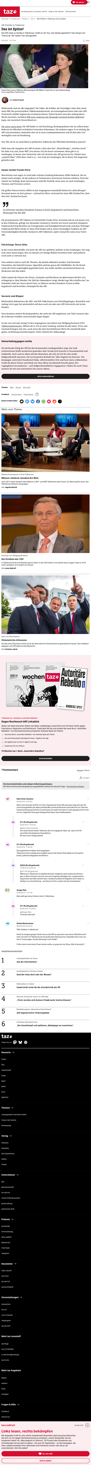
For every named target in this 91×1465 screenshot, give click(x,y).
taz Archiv (5, 1360)
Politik (3, 1059)
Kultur (3, 1075)
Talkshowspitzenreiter (11, 326)
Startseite (4, 19)
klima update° (6, 1237)
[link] (34, 12)
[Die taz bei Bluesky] (20, 1043)
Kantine (4, 1383)
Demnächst (5, 1304)
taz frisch (5, 1276)
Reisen (4, 1378)
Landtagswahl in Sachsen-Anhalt (13, 1114)
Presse (4, 1164)
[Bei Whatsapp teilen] (43, 401)
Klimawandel (6, 1125)
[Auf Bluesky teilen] (32, 401)
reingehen (5, 1253)
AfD (32, 19)
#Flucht (18, 387)
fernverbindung (7, 1231)
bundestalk (5, 1226)
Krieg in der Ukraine (8, 1120)
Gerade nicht (79, 1425)
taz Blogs (4, 1344)
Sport (3, 1081)
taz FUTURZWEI (7, 1349)
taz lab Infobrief (7, 1287)
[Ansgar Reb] (7, 890)
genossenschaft (7, 1187)
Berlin (3, 1086)
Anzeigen (5, 1394)
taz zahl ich (5, 1193)
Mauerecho (5, 1242)
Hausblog (5, 1148)
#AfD (12, 387)
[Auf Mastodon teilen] (27, 401)
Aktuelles (4, 1143)
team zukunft (6, 1271)
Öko (3, 1065)
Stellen (4, 1159)
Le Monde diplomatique (10, 1354)
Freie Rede (5, 1248)
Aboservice (5, 1417)
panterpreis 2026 (7, 1209)
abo (2, 1182)
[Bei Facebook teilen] (38, 401)
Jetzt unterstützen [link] (45, 376)
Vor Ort (4, 1309)
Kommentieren (16, 394)
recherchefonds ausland (10, 1198)
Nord (3, 1092)
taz (6, 1036)
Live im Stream (7, 1315)
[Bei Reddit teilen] (54, 401)
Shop (3, 1389)
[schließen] (87, 1425)
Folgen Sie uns (6, 1042)
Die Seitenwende (7, 1153)
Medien (24, 19)
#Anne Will (26, 387)
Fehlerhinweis (29, 394)
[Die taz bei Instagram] (25, 1043)
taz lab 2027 (6, 1326)
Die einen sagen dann (11, 126)
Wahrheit (4, 1097)
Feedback (5, 1411)
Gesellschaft (15, 19)
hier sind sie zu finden (75, 786)
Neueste (80, 770)
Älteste (87, 770)
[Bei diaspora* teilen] (49, 401)
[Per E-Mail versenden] (22, 401)
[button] (88, 2)
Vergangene (6, 1320)
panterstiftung (6, 1203)
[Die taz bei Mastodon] (15, 1043)
